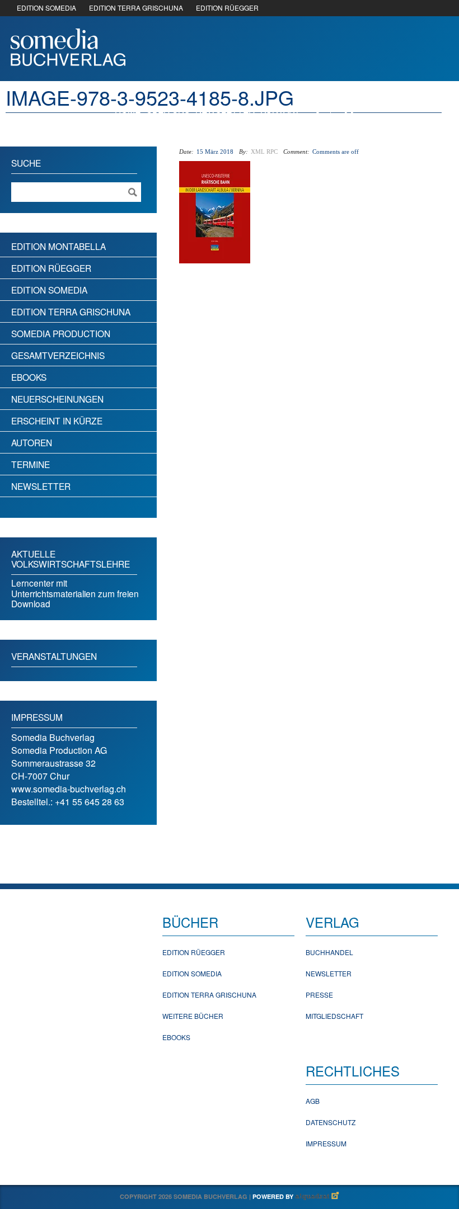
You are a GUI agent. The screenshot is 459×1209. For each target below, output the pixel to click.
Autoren (31, 442)
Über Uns (168, 109)
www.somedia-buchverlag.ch (68, 788)
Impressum (326, 1143)
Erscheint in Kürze (56, 420)
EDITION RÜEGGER (227, 7)
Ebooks (28, 377)
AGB (313, 1101)
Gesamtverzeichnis (58, 355)
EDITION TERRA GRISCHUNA (136, 7)
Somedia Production (60, 333)
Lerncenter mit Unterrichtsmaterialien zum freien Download (75, 593)
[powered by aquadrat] (317, 1196)
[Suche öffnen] (313, 108)
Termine (30, 464)
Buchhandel (329, 952)
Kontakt (280, 109)
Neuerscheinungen (57, 399)
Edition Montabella (58, 246)
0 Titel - (398, 108)
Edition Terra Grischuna (70, 311)
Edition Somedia (49, 290)
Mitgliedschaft (334, 1016)
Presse (319, 994)
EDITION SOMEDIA (46, 7)
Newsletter (225, 109)
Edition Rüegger (51, 268)
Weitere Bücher (192, 1016)
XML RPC (264, 151)
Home (127, 109)
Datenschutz (330, 1122)
